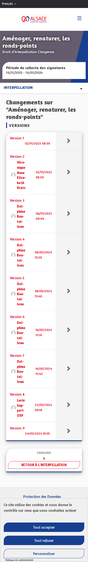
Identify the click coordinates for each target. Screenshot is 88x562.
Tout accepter (44, 527)
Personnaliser (44, 553)
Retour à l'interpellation (44, 465)
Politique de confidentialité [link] (19, 560)
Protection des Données (42, 496)
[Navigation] (79, 18)
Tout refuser (44, 540)
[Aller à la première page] (29, 19)
